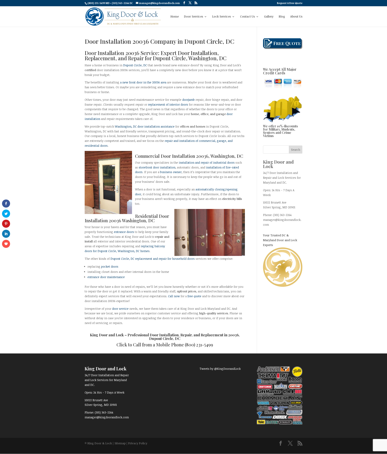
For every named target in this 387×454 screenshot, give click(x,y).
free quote (194, 296)
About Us (296, 16)
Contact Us (247, 16)
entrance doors (124, 232)
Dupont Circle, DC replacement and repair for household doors (152, 259)
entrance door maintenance (106, 277)
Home (175, 16)
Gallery (269, 16)
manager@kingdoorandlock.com (107, 417)
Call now (174, 296)
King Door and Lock (107, 334)
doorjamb (188, 100)
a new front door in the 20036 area (142, 82)
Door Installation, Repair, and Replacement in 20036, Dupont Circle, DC (194, 336)
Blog (282, 16)
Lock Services (221, 16)
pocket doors (109, 266)
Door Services (193, 16)
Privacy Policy (137, 443)
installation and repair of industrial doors (207, 162)
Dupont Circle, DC (135, 65)
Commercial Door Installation (165, 156)
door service (120, 309)
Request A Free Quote (289, 3)
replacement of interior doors (168, 104)
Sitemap (120, 443)
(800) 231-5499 (199, 345)
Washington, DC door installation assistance (145, 126)
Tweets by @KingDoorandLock (220, 369)
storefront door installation (157, 167)
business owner (171, 172)
